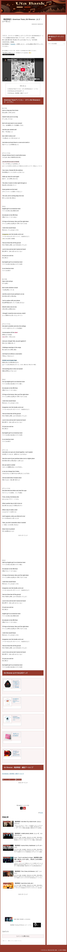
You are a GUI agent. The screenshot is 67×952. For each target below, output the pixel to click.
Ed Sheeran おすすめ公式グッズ (16, 91)
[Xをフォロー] (21, 808)
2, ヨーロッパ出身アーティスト (9, 779)
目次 (21, 86)
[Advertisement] (23, 29)
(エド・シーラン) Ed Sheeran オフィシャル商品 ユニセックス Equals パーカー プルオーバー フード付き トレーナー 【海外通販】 (16, 684)
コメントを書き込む (23, 936)
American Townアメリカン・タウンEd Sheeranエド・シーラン (23, 88)
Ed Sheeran (19, 779)
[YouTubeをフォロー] (24, 808)
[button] (64, 43)
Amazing (13, 44)
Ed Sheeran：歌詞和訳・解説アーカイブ (18, 93)
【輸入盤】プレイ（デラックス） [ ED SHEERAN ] (16, 734)
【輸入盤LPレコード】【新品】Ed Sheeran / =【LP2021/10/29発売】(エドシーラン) (16, 753)
